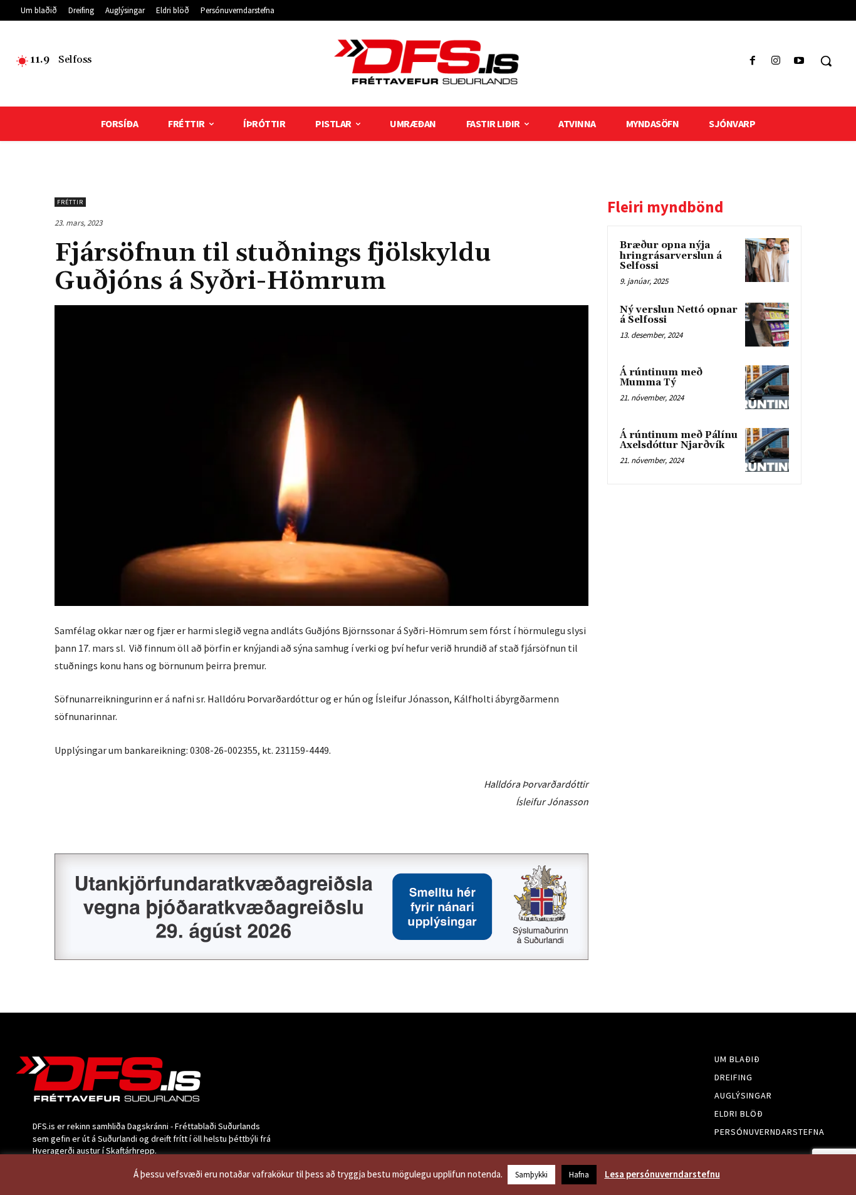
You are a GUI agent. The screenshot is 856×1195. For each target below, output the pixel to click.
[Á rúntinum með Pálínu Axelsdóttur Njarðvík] (767, 450)
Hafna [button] (579, 1174)
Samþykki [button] (531, 1174)
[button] (826, 61)
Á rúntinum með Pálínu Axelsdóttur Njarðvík (679, 440)
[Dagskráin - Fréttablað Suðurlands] (428, 62)
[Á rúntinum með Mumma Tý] (767, 387)
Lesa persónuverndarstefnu (662, 1174)
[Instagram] (776, 61)
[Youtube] (799, 61)
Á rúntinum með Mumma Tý (661, 378)
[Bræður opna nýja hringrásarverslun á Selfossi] (767, 260)
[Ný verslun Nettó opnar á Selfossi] (767, 325)
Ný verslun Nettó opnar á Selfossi (679, 315)
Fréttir (70, 202)
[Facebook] (752, 61)
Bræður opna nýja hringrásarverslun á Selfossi (671, 255)
